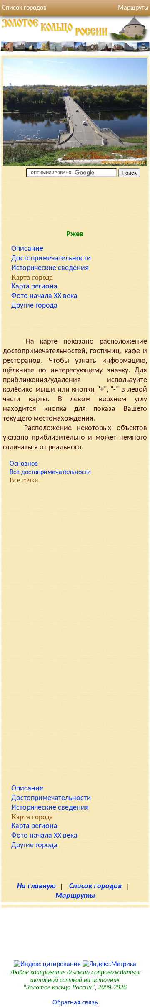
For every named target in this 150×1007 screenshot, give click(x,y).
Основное (24, 464)
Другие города (34, 306)
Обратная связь (75, 1002)
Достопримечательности (51, 259)
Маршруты (75, 896)
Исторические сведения (50, 268)
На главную (36, 886)
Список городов (24, 8)
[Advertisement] (75, 202)
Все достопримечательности (50, 472)
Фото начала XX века (44, 296)
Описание (27, 249)
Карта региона (34, 287)
